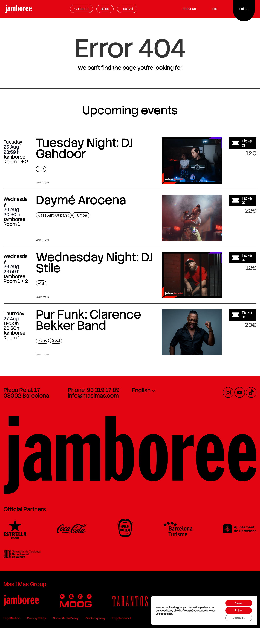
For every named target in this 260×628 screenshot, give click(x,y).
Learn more (42, 182)
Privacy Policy (36, 618)
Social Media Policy (66, 618)
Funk (42, 340)
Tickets (247, 143)
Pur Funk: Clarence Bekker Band (88, 319)
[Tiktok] (251, 392)
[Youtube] (239, 392)
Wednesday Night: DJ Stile (94, 262)
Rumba (81, 215)
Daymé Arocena (81, 200)
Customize (239, 618)
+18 (41, 169)
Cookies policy (95, 618)
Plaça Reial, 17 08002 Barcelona (26, 392)
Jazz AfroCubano (53, 215)
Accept (238, 603)
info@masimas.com (93, 395)
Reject (238, 610)
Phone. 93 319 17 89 (93, 390)
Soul (56, 340)
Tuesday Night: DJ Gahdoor (84, 148)
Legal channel (121, 618)
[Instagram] (228, 392)
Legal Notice (12, 618)
